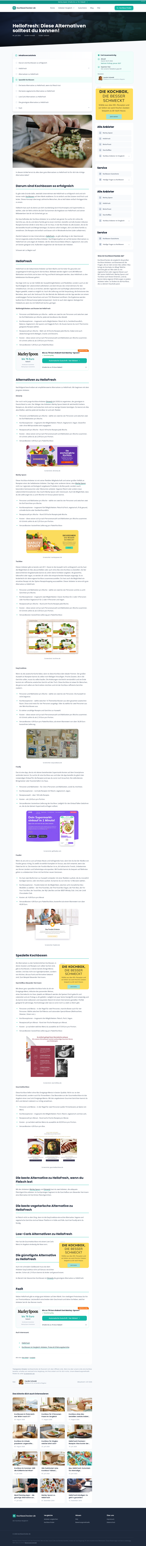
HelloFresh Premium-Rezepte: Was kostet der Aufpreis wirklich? (79, 1443)
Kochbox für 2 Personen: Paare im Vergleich (51, 1415)
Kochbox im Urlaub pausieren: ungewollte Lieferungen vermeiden (23, 1443)
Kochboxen (30, 196)
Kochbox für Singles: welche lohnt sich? (50, 1442)
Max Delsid (25, 1357)
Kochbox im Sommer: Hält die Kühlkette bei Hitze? (24, 1469)
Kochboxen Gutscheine (28, 364)
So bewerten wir (29, 1373)
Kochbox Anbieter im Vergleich (113, 156)
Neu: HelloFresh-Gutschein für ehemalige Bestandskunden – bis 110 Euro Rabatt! (79, 1471)
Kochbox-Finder (125, 8)
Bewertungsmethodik (82, 1522)
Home (52, 8)
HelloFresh (50, 236)
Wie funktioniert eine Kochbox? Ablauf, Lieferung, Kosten (50, 1470)
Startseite (16, 21)
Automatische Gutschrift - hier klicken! (63, 361)
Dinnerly (49, 401)
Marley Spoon (80, 483)
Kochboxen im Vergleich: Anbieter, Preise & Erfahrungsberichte (45, 1347)
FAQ (98, 8)
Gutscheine (82, 8)
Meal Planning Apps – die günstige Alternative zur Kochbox (24, 1497)
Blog (92, 8)
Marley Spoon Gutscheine (28, 366)
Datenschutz (111, 1522)
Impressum (110, 1519)
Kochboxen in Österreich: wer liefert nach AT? (24, 1415)
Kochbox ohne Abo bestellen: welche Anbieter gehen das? (79, 1416)
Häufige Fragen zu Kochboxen (113, 180)
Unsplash (32, 1357)
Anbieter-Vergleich (65, 8)
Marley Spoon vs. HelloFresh (48, 1496)
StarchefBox (107, 150)
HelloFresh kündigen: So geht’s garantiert (78, 1496)
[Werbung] (74, 976)
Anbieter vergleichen (51, 1519)
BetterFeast (107, 144)
